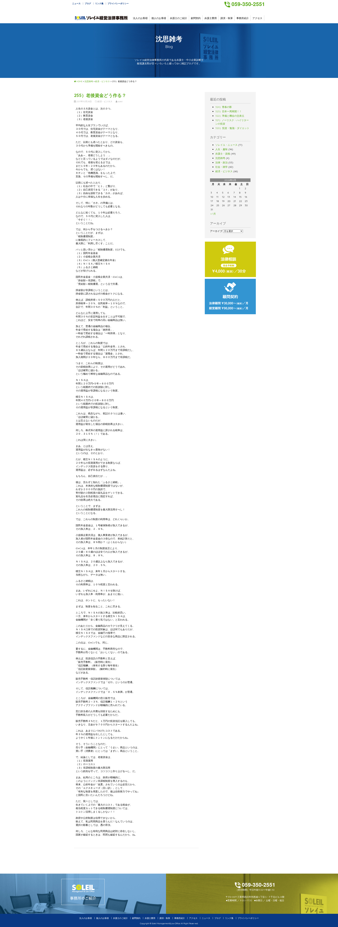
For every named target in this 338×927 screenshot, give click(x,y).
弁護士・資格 (222, 153)
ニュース (76, 3)
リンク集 (99, 3)
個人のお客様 (158, 18)
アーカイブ (216, 231)
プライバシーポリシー (118, 3)
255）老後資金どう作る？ (100, 95)
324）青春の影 (223, 107)
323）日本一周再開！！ (228, 111)
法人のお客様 (140, 18)
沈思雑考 (220, 158)
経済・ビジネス (224, 171)
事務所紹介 (242, 18)
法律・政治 (221, 162)
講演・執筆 (226, 18)
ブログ (88, 3)
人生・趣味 (221, 149)
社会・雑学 (221, 166)
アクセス (257, 18)
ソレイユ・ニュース (226, 144)
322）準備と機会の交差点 (229, 115)
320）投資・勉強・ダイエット (232, 128)
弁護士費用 (210, 18)
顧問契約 (196, 18)
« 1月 (213, 213)
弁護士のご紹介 (178, 18)
